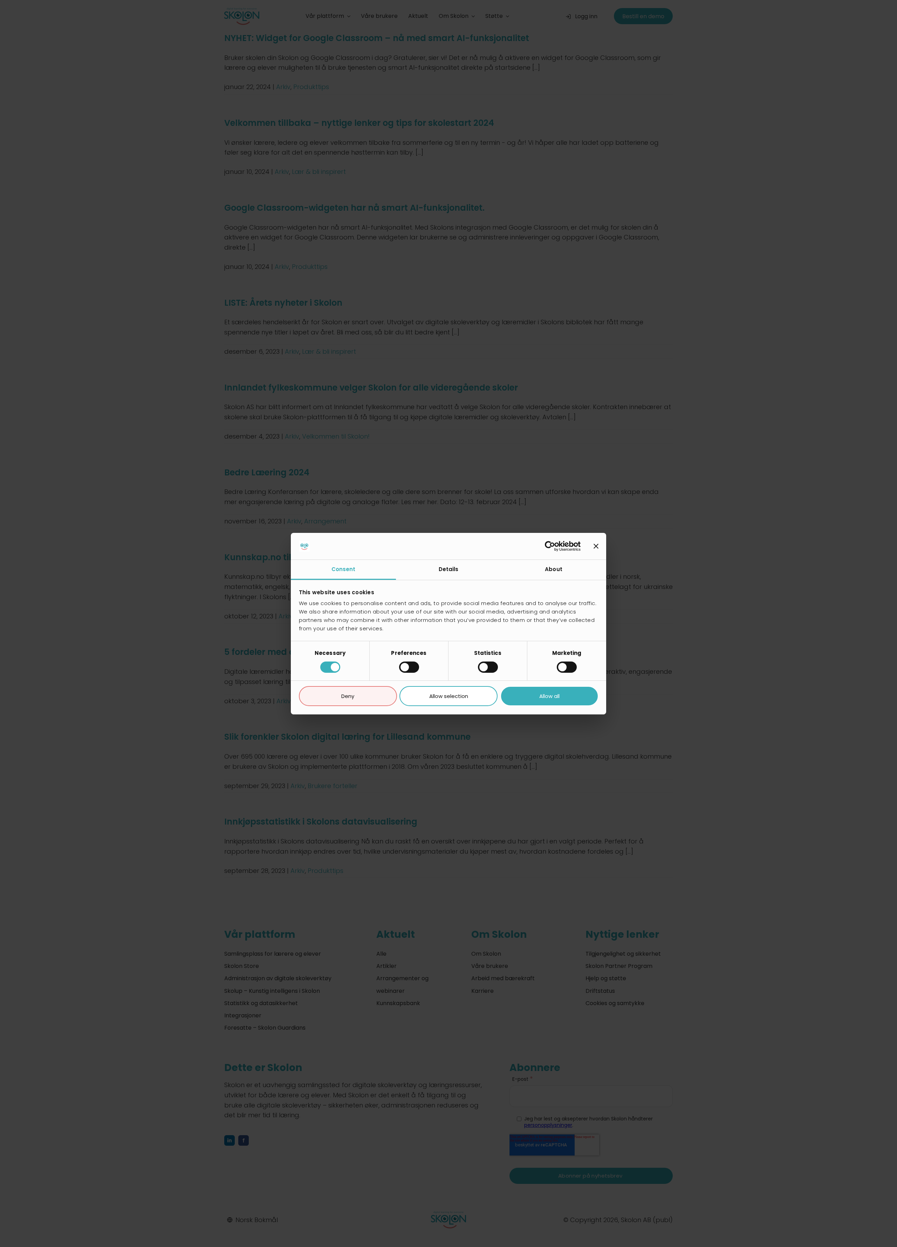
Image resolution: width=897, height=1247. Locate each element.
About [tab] (553, 569)
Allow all (549, 696)
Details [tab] (449, 569)
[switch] (409, 667)
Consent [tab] (343, 569)
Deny (347, 696)
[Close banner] (596, 546)
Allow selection (448, 696)
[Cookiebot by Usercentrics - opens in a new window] (550, 546)
